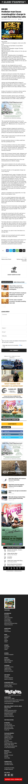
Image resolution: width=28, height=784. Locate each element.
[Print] (23, 250)
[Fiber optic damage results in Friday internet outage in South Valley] (4, 498)
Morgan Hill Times (8, 741)
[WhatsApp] (17, 250)
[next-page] (5, 307)
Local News (6, 636)
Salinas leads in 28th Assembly (22, 260)
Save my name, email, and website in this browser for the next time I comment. (14, 341)
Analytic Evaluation (8, 714)
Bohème (6, 753)
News (3, 9)
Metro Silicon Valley (8, 727)
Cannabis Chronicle (8, 755)
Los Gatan (6, 740)
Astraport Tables (8, 685)
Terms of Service (8, 622)
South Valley (7, 758)
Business (6, 637)
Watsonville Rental (8, 686)
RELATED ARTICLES (7, 282)
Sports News (7, 659)
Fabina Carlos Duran (6, 259)
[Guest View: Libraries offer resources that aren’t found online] (4, 480)
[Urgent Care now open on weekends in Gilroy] (4, 492)
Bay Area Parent (8, 752)
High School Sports (8, 660)
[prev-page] (2, 307)
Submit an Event (8, 669)
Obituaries (6, 676)
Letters (5, 649)
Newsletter (6, 614)
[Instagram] (8, 775)
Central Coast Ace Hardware (10, 683)
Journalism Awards (8, 764)
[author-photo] (14, 269)
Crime (6, 9)
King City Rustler (8, 738)
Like (21, 431)
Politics (6, 641)
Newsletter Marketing (9, 716)
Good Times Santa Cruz (9, 725)
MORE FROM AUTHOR (19, 282)
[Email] (20, 250)
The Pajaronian (7, 746)
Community (6, 646)
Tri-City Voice (7, 747)
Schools (6, 640)
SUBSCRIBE (7, 610)
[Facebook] (7, 250)
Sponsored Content (8, 713)
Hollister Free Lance (8, 737)
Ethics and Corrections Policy (10, 623)
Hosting (6, 709)
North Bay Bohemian (9, 728)
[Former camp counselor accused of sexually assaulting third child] (5, 301)
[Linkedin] (14, 250)
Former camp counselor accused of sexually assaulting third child (17, 301)
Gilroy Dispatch (7, 734)
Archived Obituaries (8, 677)
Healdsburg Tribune (8, 736)
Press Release (7, 619)
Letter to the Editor (8, 617)
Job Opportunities (8, 763)
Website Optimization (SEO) (10, 710)
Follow (20, 434)
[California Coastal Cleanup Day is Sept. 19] (14, 468)
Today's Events (7, 668)
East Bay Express (8, 724)
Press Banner (7, 743)
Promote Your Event (8, 671)
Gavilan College (7, 662)
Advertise (6, 630)
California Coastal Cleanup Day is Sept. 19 (13, 472)
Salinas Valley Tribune (9, 744)
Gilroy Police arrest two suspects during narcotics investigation (16, 287)
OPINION (6, 645)
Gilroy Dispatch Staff (5, 19)
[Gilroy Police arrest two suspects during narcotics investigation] (5, 287)
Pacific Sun (6, 729)
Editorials (6, 648)
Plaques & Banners (8, 624)
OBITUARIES (7, 674)
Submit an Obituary (8, 679)
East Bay (6, 756)
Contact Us (6, 616)
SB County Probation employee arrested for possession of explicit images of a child (17, 294)
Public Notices (7, 631)
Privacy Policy (7, 620)
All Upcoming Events (8, 666)
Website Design (7, 707)
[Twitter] (10, 250)
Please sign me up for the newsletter (11, 345)
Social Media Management (10, 711)
